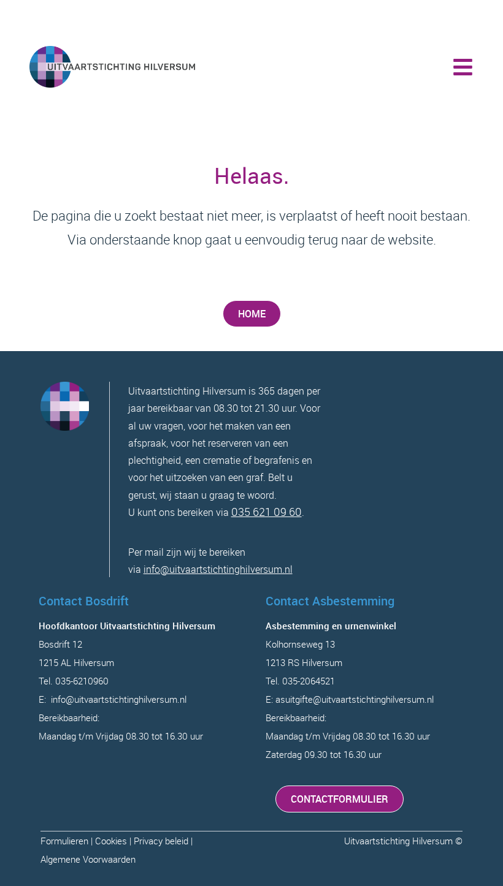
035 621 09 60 (266, 511)
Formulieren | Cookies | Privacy (102, 841)
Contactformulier (339, 799)
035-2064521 (308, 681)
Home (252, 313)
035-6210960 (82, 681)
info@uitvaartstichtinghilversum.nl (218, 569)
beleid (176, 841)
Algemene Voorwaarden (88, 859)
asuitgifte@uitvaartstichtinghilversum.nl (354, 699)
